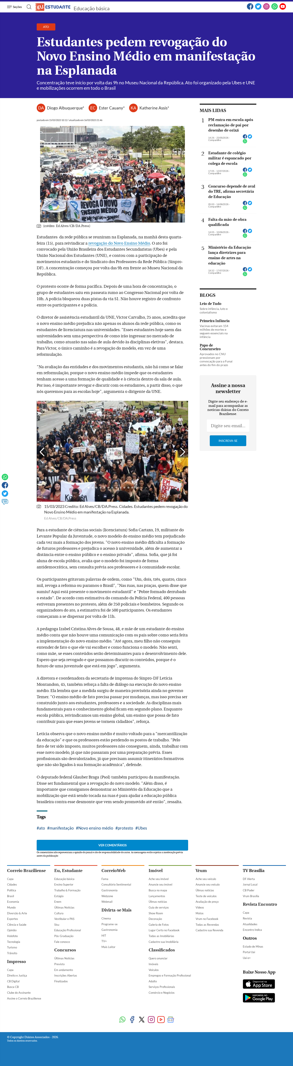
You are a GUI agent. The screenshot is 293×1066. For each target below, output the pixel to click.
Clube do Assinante (19, 992)
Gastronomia (109, 890)
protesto (125, 827)
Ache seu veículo (206, 879)
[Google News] (170, 1020)
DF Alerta (249, 879)
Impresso (16, 961)
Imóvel (156, 870)
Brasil (10, 896)
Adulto (153, 981)
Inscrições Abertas (65, 975)
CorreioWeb (113, 870)
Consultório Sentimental (116, 884)
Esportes (12, 919)
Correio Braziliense (26, 870)
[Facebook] (250, 9)
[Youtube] (161, 1020)
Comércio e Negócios (162, 992)
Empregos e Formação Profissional (170, 975)
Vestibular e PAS (64, 919)
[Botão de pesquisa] (27, 6)
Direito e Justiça (17, 975)
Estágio (58, 896)
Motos (200, 913)
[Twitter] (5, 495)
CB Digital (13, 981)
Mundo (11, 907)
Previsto (59, 964)
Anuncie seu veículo (208, 884)
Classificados (162, 950)
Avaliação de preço (207, 901)
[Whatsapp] (5, 479)
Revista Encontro (260, 904)
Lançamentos (157, 896)
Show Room (156, 913)
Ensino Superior (63, 884)
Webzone (107, 896)
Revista (247, 918)
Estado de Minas (253, 946)
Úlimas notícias (158, 901)
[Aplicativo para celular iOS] (259, 984)
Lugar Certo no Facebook (164, 930)
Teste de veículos (206, 896)
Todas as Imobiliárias (161, 936)
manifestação (62, 827)
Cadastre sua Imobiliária (163, 941)
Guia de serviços (159, 907)
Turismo (12, 947)
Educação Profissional (67, 930)
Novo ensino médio (95, 827)
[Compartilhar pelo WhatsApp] (245, 142)
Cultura (58, 913)
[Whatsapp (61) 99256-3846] (274, 9)
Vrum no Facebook (207, 919)
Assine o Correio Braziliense (24, 998)
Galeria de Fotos (159, 924)
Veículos (154, 970)
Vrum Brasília (251, 896)
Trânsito (12, 953)
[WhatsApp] (122, 1020)
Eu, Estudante (68, 870)
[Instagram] (151, 1020)
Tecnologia (13, 941)
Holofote (12, 936)
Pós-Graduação (63, 936)
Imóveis (153, 964)
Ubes (142, 827)
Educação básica (92, 8)
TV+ (104, 941)
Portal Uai (249, 952)
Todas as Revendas (207, 924)
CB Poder (248, 890)
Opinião (12, 930)
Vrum (201, 870)
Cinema (106, 918)
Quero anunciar (158, 958)
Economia (13, 901)
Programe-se (109, 924)
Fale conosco (62, 941)
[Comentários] (5, 503)
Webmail (106, 901)
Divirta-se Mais (116, 910)
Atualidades (250, 924)
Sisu (56, 924)
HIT (103, 935)
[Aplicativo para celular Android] (259, 998)
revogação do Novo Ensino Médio (119, 243)
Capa (10, 879)
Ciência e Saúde (16, 924)
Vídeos (200, 907)
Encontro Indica (252, 929)
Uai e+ (247, 958)
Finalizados (61, 981)
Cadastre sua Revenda (209, 930)
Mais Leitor (108, 947)
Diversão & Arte (17, 913)
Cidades (12, 884)
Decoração (155, 919)
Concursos (65, 950)
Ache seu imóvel (159, 879)
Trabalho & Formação (67, 890)
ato (42, 827)
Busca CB (13, 987)
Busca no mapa (158, 890)
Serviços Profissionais (162, 987)
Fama (104, 879)
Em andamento (63, 970)
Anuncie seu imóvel (160, 884)
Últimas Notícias (64, 907)
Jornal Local (250, 884)
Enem (57, 901)
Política (11, 890)
